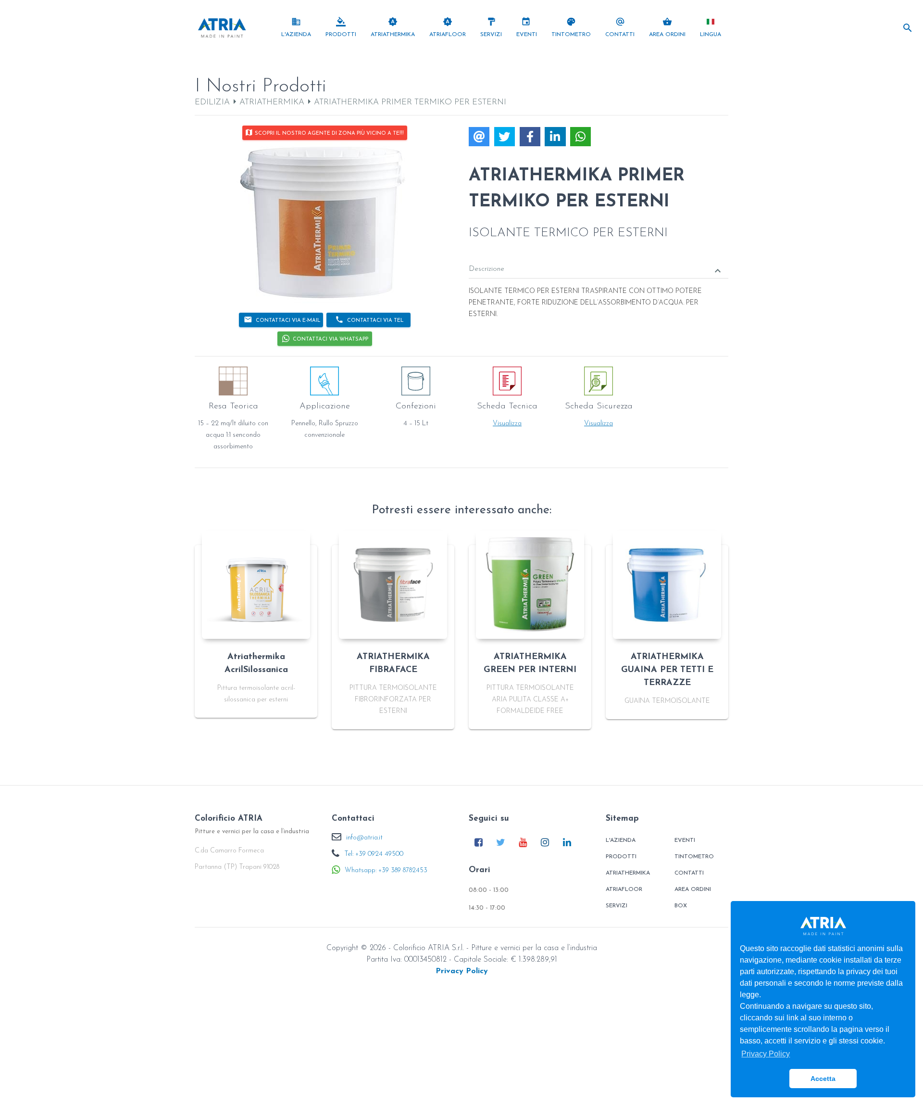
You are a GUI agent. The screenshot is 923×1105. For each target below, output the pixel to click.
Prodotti (621, 857)
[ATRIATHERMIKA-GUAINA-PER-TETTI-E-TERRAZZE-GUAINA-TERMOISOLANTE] (667, 585)
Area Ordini (692, 889)
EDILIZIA (212, 102)
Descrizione (596, 270)
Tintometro (694, 857)
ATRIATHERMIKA (271, 102)
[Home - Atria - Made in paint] (222, 27)
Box (680, 906)
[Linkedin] (567, 842)
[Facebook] (478, 842)
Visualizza (507, 423)
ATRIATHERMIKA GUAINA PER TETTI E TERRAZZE (667, 670)
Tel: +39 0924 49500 (373, 854)
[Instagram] (545, 842)
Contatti (689, 873)
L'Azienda (621, 840)
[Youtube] (523, 842)
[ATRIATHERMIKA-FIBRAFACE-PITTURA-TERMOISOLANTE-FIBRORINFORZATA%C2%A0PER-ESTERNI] (393, 585)
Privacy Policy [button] (765, 1054)
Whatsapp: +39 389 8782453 (386, 870)
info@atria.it (364, 837)
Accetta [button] (823, 1078)
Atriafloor (624, 889)
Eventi (684, 840)
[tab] (598, 262)
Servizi (616, 906)
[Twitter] (501, 842)
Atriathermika (628, 873)
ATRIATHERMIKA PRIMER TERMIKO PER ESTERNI (410, 102)
